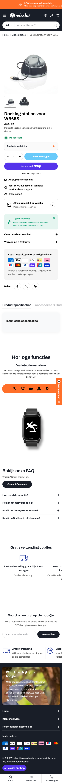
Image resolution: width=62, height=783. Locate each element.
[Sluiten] (54, 218)
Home (5, 35)
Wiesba (14, 758)
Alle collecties (19, 35)
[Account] (52, 15)
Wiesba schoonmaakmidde (32, 223)
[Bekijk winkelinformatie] (52, 204)
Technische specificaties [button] (31, 321)
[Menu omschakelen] (4, 15)
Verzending (27, 128)
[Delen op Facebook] (17, 286)
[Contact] (46, 15)
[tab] (16, 306)
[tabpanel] (31, 322)
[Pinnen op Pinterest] (35, 286)
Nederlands (8, 736)
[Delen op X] (26, 286)
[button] (31, 146)
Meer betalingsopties (31, 173)
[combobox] (31, 25)
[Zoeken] (55, 25)
